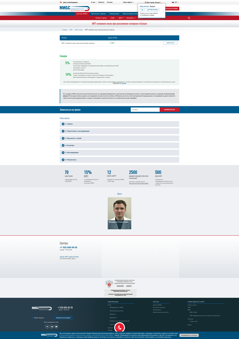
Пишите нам (193, 321)
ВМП (120, 18)
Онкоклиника (114, 14)
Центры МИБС (82, 14)
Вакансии (113, 314)
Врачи (189, 325)
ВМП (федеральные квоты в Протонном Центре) (205, 315)
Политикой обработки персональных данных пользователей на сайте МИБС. (87, 335)
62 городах (69, 179)
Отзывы (110, 330)
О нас (109, 305)
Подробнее (120, 286)
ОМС (113, 18)
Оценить (128, 286)
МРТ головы (79, 29)
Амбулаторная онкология (132, 14)
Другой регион (153, 9)
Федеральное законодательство (119, 321)
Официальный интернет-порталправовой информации (120, 291)
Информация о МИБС (116, 307)
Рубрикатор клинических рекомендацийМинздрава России (120, 295)
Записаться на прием (169, 8)
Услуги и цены (101, 18)
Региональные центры (116, 310)
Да (142, 9)
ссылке (124, 83)
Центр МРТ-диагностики (69, 257)
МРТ (71, 29)
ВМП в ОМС (193, 312)
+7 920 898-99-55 (68, 247)
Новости (110, 327)
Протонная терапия (98, 14)
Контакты (130, 18)
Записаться (170, 43)
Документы (113, 317)
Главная (64, 29)
